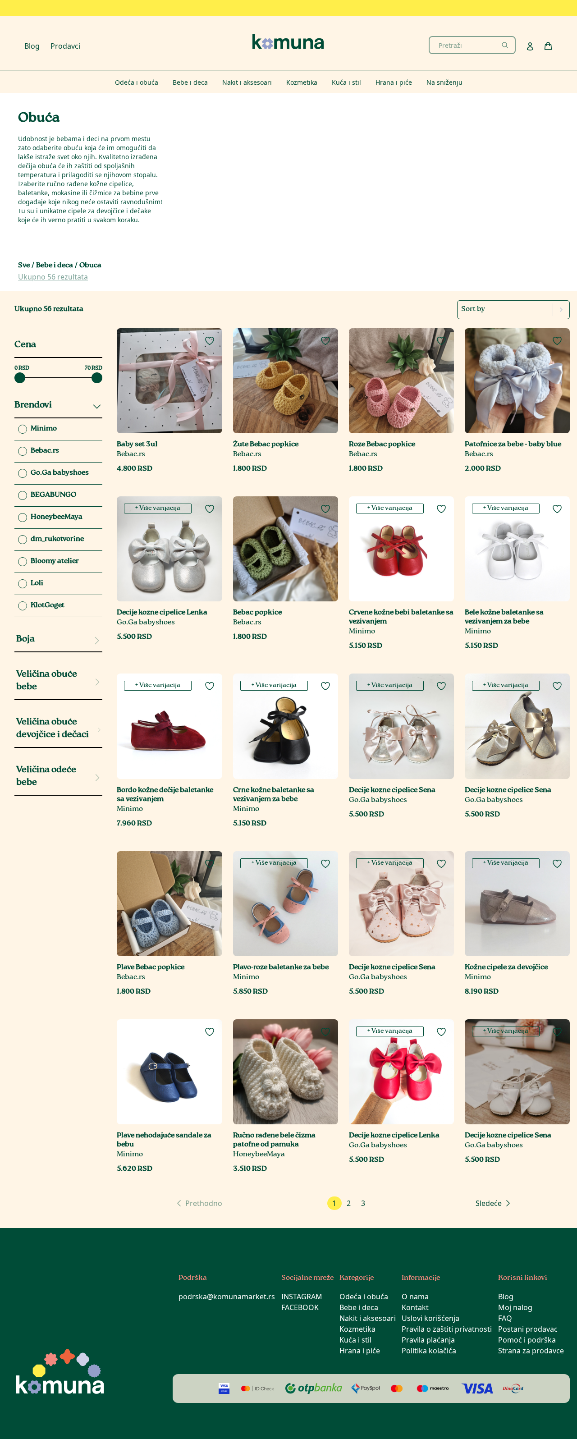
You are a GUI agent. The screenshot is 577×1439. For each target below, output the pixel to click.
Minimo (362, 632)
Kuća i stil (355, 1340)
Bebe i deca (54, 266)
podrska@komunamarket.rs (227, 1297)
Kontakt (415, 1307)
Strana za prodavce (531, 1351)
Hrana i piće (359, 1351)
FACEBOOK (300, 1307)
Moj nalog (515, 1307)
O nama (415, 1297)
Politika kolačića (429, 1351)
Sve (24, 266)
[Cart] (548, 46)
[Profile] (530, 46)
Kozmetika (357, 1329)
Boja (25, 639)
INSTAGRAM (301, 1297)
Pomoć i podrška (527, 1340)
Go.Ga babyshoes (146, 623)
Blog (32, 46)
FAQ (505, 1318)
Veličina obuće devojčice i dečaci (52, 729)
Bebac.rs (131, 454)
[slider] (19, 377)
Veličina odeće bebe (46, 776)
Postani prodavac (528, 1329)
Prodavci (65, 46)
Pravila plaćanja (428, 1340)
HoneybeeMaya (259, 1155)
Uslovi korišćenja (430, 1318)
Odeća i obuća (363, 1297)
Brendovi (33, 405)
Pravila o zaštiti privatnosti (447, 1329)
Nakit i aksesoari (367, 1318)
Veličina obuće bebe (46, 681)
